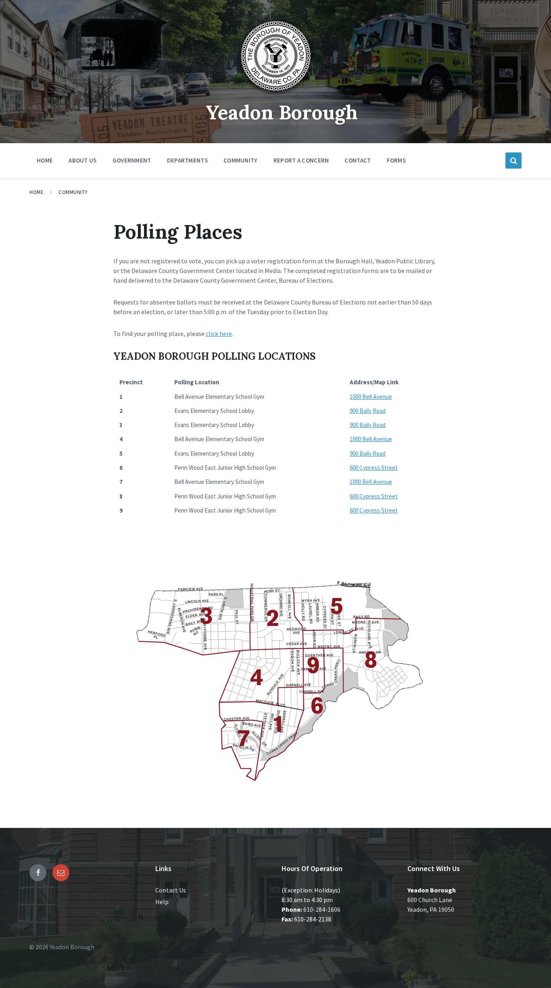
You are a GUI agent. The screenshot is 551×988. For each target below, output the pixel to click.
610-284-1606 (321, 909)
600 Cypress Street (374, 467)
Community (73, 192)
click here (219, 333)
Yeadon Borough (282, 112)
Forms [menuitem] (396, 160)
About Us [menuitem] (82, 160)
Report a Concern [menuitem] (301, 160)
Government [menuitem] (132, 160)
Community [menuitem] (240, 160)
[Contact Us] (60, 872)
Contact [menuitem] (357, 160)
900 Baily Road (368, 411)
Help (162, 902)
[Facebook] (37, 872)
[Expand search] (513, 160)
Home (36, 192)
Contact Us (170, 890)
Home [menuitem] (45, 160)
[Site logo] (275, 94)
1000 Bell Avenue (371, 396)
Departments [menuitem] (187, 160)
